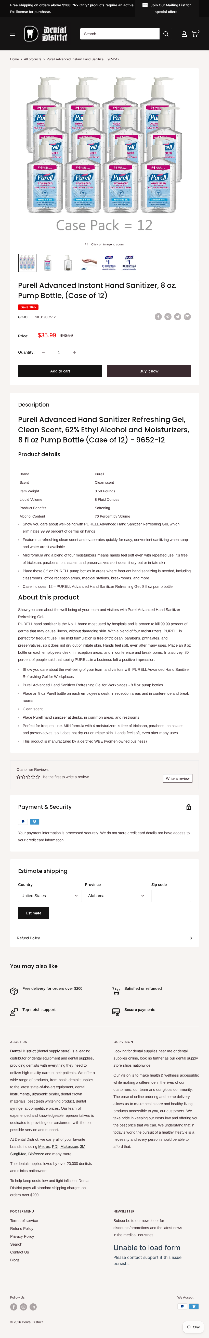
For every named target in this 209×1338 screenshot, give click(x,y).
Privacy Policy (22, 1236)
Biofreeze (36, 1154)
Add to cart (60, 371)
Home (14, 59)
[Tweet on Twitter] (177, 316)
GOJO (23, 317)
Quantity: (26, 352)
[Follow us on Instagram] (23, 1307)
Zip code (159, 884)
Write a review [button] (178, 778)
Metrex (44, 1146)
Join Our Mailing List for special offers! (171, 8)
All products (33, 59)
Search (16, 1244)
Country (25, 884)
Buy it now (148, 371)
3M (82, 1146)
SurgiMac (18, 1154)
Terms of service (24, 1220)
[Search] (166, 33)
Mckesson (69, 1146)
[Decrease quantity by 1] (43, 352)
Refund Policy (28, 938)
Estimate (33, 913)
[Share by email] (187, 316)
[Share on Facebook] (158, 316)
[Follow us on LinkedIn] (33, 1307)
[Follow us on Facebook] (13, 1307)
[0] (194, 34)
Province (93, 884)
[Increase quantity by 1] (74, 352)
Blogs (15, 1260)
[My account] (184, 34)
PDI (55, 1146)
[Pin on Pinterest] (168, 316)
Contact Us (19, 1252)
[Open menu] (12, 34)
